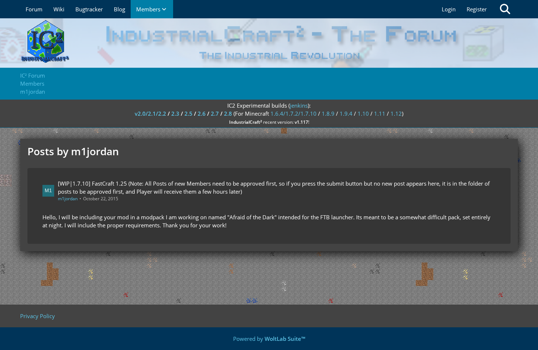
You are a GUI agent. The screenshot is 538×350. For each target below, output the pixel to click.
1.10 (363, 113)
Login (449, 9)
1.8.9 (328, 113)
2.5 (188, 113)
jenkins (299, 105)
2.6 (202, 113)
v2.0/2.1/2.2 (150, 113)
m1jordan (68, 199)
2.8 (228, 113)
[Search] (505, 9)
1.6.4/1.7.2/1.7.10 (293, 113)
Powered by (269, 338)
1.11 (379, 113)
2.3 (175, 113)
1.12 (396, 113)
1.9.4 (346, 113)
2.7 (215, 113)
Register (477, 9)
